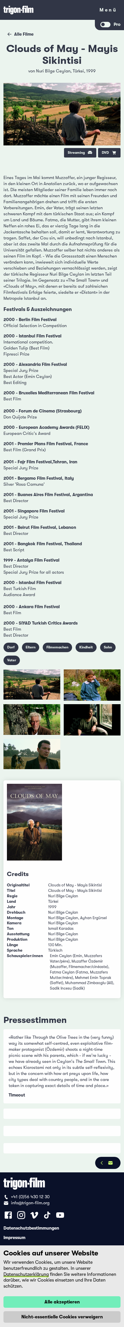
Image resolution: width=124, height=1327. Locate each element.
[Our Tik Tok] (47, 1215)
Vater (11, 660)
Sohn (108, 647)
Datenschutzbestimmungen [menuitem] (31, 1227)
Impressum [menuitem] (14, 1237)
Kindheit (86, 647)
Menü (108, 11)
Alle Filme (23, 34)
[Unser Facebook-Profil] (8, 1215)
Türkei (78, 71)
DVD (105, 153)
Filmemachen (57, 647)
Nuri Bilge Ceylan (53, 71)
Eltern (30, 647)
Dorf (11, 647)
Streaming (76, 153)
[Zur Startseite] (47, 9)
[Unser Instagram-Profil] (21, 1215)
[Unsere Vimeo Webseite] (34, 1215)
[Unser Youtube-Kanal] (60, 1215)
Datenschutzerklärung (26, 1274)
